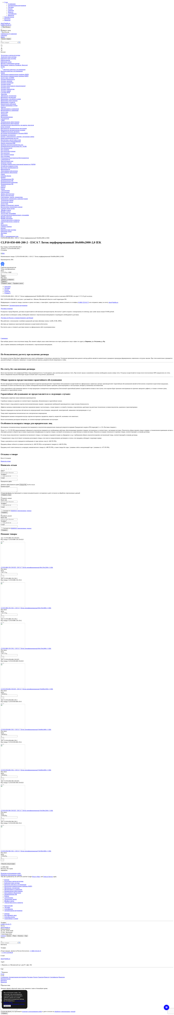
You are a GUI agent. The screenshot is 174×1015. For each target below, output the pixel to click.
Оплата (10, 9)
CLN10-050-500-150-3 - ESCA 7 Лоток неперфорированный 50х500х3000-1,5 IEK (26, 851)
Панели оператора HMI (8, 143)
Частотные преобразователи (9, 167)
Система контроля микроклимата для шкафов (15, 215)
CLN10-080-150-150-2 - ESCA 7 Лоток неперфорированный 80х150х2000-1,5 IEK (26, 648)
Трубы (3, 66)
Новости (10, 12)
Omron (3, 73)
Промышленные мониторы (9, 182)
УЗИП (3, 120)
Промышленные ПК (7, 179)
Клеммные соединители (8, 135)
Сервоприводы (5, 159)
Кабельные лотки (6, 62)
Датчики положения (7, 82)
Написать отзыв (6, 461)
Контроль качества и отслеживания (14, 69)
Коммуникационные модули (9, 138)
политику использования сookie (32, 1011)
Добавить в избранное (7, 279)
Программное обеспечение (9, 171)
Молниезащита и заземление (10, 109)
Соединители (5, 118)
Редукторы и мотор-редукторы (10, 55)
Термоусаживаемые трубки (9, 105)
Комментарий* (5, 486)
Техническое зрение (7, 200)
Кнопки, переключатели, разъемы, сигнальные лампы (17, 136)
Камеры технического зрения (10, 205)
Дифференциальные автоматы (10, 131)
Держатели (4, 113)
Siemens (3, 177)
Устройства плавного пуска (9, 166)
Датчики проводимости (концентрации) (13, 86)
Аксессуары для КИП (7, 77)
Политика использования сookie (11, 873)
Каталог (6, 879)
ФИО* (3, 471)
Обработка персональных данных (11, 875)
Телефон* (4, 474)
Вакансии (11, 15)
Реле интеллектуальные (8, 151)
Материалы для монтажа (8, 95)
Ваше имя (4, 500)
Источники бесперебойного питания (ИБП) (14, 133)
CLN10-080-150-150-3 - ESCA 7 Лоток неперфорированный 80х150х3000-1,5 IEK (26, 608)
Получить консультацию (8, 863)
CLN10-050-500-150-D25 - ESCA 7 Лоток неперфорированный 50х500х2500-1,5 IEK (27, 810)
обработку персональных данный (65, 1011)
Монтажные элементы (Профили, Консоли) (14, 65)
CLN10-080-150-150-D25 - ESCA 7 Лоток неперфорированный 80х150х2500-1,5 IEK (27, 567)
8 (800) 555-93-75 (6, 25)
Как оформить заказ (10, 915)
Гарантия (11, 10)
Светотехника (5, 190)
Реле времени (5, 149)
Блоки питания (5, 127)
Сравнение (13, 34)
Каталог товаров (6, 39)
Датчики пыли (5, 87)
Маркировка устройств (8, 102)
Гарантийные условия (11, 918)
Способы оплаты (9, 917)
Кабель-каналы (5, 60)
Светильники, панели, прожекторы (12, 197)
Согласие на (17, 510)
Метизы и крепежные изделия (10, 63)
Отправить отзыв (6, 495)
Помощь (7, 913)
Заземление (4, 115)
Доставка (11, 7)
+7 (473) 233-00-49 (7, 952)
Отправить (4, 512)
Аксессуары (4, 112)
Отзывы (7, 293)
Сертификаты (12, 13)
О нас (6, 2)
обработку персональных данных (21, 510)
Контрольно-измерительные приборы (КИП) (15, 74)
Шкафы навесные (6, 216)
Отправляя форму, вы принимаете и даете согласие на (38, 1011)
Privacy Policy (36, 876)
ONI (2, 223)
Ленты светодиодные (7, 195)
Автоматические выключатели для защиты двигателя (17, 125)
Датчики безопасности (8, 79)
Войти (3, 37)
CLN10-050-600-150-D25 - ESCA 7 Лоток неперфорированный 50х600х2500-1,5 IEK (27, 689)
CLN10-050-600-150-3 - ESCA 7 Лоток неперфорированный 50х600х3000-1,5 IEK (26, 729)
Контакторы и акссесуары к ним (11, 140)
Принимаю (7, 1006)
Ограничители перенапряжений (11, 141)
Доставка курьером (7, 308)
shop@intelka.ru (113, 302)
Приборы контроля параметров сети (12, 145)
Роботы (3, 185)
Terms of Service (48, 876)
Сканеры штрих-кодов (8, 208)
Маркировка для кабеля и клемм (11, 99)
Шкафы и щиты (6, 210)
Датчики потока (6, 84)
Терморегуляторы (6, 163)
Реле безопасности (6, 148)
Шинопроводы (5, 169)
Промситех (4, 225)
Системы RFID (5, 92)
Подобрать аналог (18, 283)
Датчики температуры (7, 89)
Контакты (7, 18)
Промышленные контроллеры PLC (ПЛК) (14, 146)
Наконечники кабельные (8, 104)
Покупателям (8, 905)
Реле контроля (5, 153)
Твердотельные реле (7, 161)
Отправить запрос (6, 283)
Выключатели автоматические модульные (14, 128)
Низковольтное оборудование (10, 122)
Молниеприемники (7, 117)
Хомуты (3, 107)
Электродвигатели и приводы (10, 220)
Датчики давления (6, 81)
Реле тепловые (5, 156)
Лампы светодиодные (7, 194)
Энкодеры (4, 94)
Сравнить (4, 281)
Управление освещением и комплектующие (14, 198)
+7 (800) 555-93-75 (35, 951)
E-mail (3, 478)
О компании (12, 4)
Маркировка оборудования (9, 100)
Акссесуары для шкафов (8, 213)
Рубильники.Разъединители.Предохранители (15, 158)
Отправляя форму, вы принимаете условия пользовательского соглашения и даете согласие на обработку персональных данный (40, 493)
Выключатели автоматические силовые (13, 130)
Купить (3, 276)
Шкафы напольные (7, 218)
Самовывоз (4, 338)
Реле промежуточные (7, 154)
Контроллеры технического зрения (11, 207)
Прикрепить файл (6, 481)
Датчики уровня (6, 91)
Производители (9, 17)
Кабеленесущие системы (8, 57)
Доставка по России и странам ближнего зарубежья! (17, 318)
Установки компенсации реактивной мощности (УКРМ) (18, 164)
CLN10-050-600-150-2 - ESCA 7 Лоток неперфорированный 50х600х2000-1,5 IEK (26, 770)
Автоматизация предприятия (17, 5)
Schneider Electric (6, 176)
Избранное (5, 34)
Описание (7, 286)
